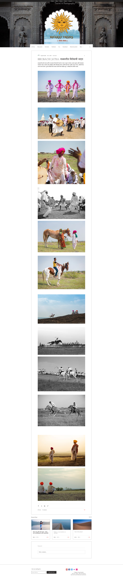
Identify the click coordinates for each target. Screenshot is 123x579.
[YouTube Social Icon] (67, 569)
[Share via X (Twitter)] (41, 506)
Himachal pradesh (73, 46)
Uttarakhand (65, 46)
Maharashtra (39, 46)
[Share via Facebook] (38, 506)
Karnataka (47, 46)
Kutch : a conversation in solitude (60, 532)
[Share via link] (47, 506)
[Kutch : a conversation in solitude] (61, 524)
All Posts (33, 46)
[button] (90, 46)
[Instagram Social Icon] (77, 569)
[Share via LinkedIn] (44, 506)
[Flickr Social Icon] (74, 569)
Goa (59, 46)
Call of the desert (79, 531)
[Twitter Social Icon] (72, 569)
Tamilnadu (54, 46)
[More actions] (84, 55)
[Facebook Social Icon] (69, 569)
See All (90, 517)
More (81, 46)
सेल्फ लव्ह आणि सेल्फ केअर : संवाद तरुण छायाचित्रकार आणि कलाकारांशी (40, 532)
